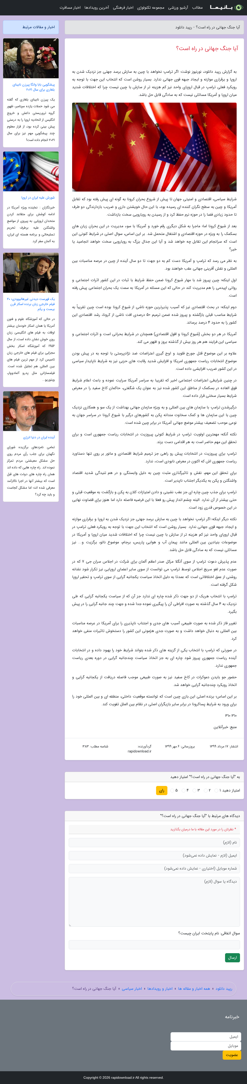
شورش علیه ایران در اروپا (38, 197)
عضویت (232, 1055)
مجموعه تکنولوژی (150, 8)
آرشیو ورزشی (178, 8)
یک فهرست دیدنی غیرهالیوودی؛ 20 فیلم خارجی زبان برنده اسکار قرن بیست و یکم (31, 304)
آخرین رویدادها (96, 8)
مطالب (197, 8)
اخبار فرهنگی (123, 8)
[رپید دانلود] (226, 7)
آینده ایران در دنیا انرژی (39, 437)
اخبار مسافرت (70, 8)
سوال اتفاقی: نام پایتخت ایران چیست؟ (209, 933)
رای (161, 790)
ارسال (232, 958)
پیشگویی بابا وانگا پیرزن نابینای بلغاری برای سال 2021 (34, 87)
